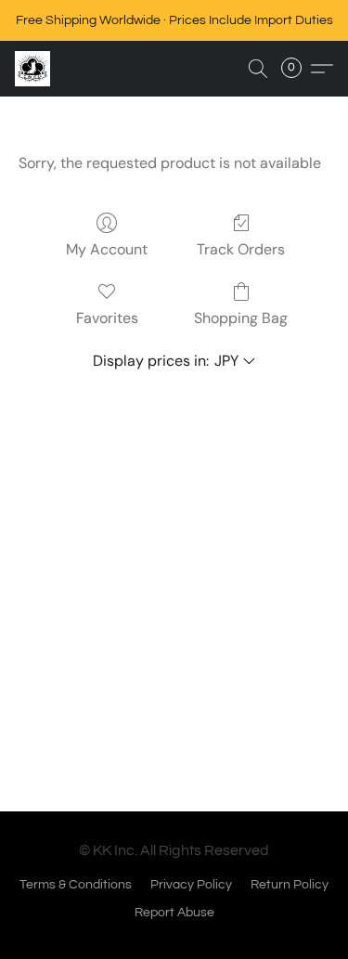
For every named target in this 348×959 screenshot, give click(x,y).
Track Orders (241, 249)
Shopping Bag (241, 318)
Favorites (107, 318)
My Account (107, 249)
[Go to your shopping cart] (297, 68)
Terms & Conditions (75, 884)
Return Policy (290, 884)
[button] (33, 69)
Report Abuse (174, 912)
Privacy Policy (191, 884)
